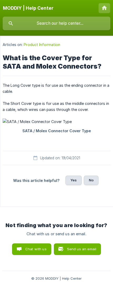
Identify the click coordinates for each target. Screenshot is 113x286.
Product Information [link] (42, 44)
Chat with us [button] (36, 249)
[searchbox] (56, 23)
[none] (28, 8)
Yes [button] (73, 180)
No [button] (91, 180)
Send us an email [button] (81, 249)
